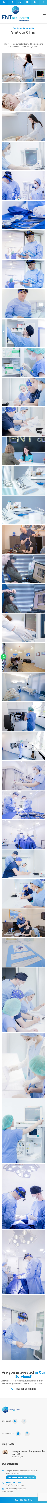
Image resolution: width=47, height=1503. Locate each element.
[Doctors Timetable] (27, 2)
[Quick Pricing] (35, 2)
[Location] (12, 2)
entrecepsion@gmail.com (16, 1489)
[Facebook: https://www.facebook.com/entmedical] (18, 1433)
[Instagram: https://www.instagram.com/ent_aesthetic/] (27, 1433)
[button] (3, 657)
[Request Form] (4, 2)
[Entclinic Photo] (23, 952)
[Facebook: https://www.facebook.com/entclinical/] (14, 1421)
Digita (30, 1500)
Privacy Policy (7, 1491)
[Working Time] (20, 2)
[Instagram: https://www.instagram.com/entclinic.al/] (24, 1421)
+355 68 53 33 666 (25, 1389)
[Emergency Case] (43, 2)
